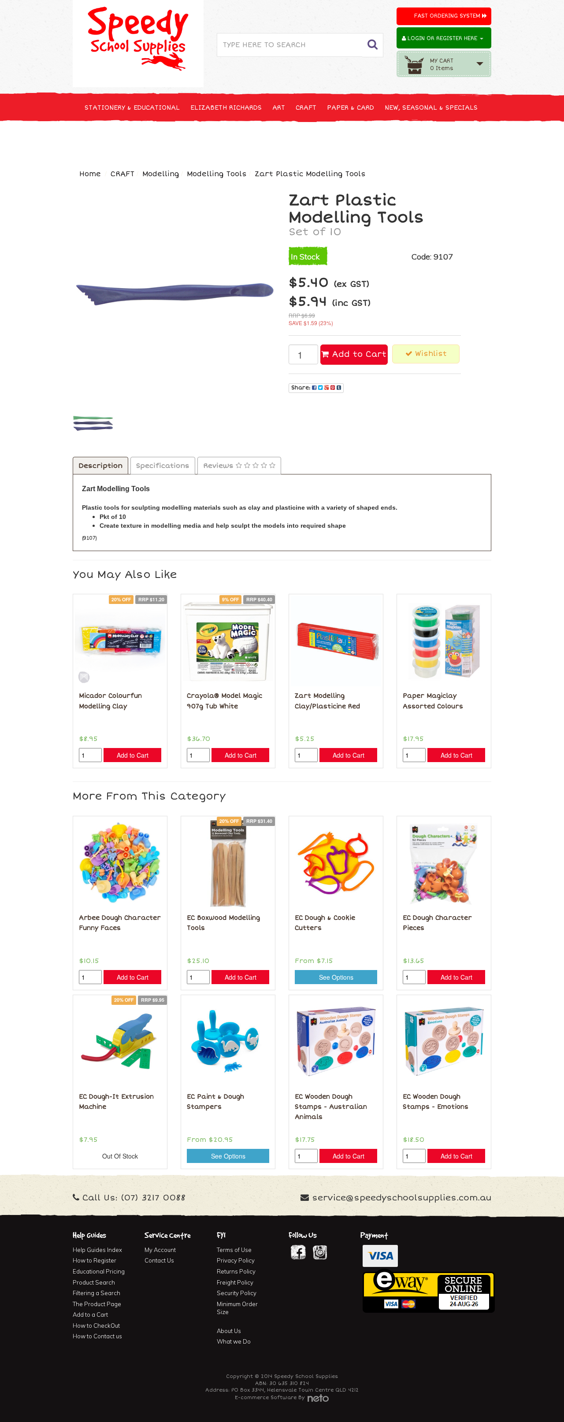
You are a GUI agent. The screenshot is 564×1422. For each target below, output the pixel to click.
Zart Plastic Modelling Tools (310, 174)
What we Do (234, 1341)
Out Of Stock (120, 1156)
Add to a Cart (90, 1314)
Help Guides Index (97, 1249)
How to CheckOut (96, 1325)
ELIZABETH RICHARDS (226, 107)
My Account (160, 1249)
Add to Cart (357, 354)
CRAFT (306, 107)
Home (90, 174)
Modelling (160, 174)
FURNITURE (351, 140)
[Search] (372, 45)
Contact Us (159, 1260)
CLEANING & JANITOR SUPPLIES (189, 140)
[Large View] (93, 423)
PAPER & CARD (350, 107)
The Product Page (97, 1303)
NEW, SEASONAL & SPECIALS (431, 107)
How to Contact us (97, 1336)
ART (278, 107)
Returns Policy (236, 1271)
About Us (229, 1330)
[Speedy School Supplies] (138, 42)
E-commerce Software (266, 1397)
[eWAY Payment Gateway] (429, 1289)
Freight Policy (235, 1282)
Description (100, 466)
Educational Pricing (99, 1271)
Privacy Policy (236, 1260)
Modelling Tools (217, 174)
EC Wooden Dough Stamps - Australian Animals (331, 1107)
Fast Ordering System (448, 16)
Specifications (162, 466)
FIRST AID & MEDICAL (287, 140)
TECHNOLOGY (106, 140)
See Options (336, 977)
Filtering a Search (96, 1292)
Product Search (94, 1282)
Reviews (219, 466)
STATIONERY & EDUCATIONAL (132, 107)
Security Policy (236, 1292)
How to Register (94, 1260)
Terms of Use (234, 1249)
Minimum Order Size (237, 1308)
